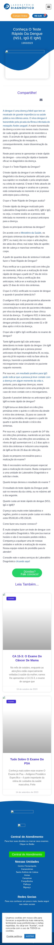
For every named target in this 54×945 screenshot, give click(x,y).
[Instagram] (23, 911)
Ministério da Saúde (30, 233)
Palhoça (27, 884)
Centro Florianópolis (27, 866)
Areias (27, 875)
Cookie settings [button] (14, 936)
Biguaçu (27, 887)
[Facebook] (30, 911)
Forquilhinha (27, 881)
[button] (48, 6)
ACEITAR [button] (30, 936)
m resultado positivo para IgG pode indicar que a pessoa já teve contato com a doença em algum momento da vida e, (26, 377)
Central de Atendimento (27, 836)
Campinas (27, 878)
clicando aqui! (22, 561)
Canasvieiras (27, 869)
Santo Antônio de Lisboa (27, 872)
